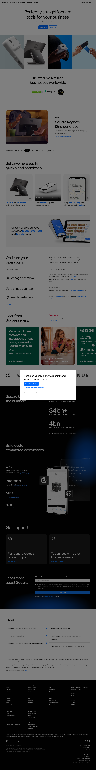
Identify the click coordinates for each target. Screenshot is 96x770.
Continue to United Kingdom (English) (34, 387)
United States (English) (31, 383)
